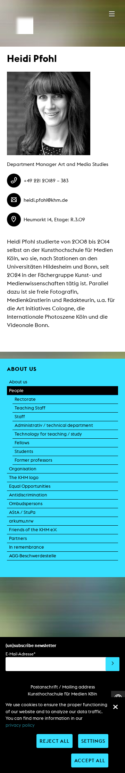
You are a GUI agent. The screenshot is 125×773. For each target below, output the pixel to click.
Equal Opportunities (29, 486)
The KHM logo (24, 477)
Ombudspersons (25, 503)
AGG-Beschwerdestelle (32, 555)
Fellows (22, 442)
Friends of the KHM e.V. (33, 529)
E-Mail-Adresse (20, 653)
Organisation (22, 468)
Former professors (33, 460)
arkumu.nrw (21, 521)
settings (93, 741)
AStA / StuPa (22, 512)
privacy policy (20, 725)
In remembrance (26, 547)
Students (24, 451)
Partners (18, 538)
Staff (20, 416)
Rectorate (25, 399)
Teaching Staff (30, 408)
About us (18, 381)
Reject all (54, 741)
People (16, 390)
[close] (115, 707)
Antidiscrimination (28, 494)
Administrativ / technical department (54, 425)
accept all (89, 760)
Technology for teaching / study (48, 434)
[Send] (112, 664)
